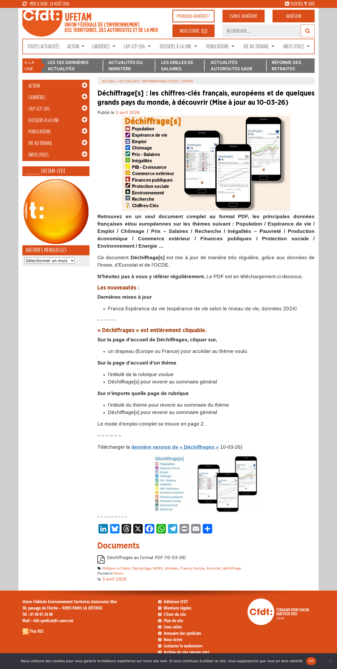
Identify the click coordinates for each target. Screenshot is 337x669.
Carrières (101, 46)
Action (73, 46)
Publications (218, 46)
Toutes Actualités (43, 46)
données (171, 568)
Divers (118, 573)
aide (311, 3)
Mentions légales (177, 608)
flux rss (296, 3)
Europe (199, 568)
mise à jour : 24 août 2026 (50, 3)
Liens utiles (173, 627)
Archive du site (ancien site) (186, 652)
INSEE (158, 568)
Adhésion (293, 16)
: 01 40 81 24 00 (37, 614)
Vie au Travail (256, 46)
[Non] (330, 661)
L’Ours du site (175, 614)
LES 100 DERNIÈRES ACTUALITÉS (68, 65)
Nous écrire (173, 639)
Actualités (129, 81)
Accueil (108, 81)
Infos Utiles (294, 46)
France (185, 568)
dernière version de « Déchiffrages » (175, 447)
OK (311, 661)
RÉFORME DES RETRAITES (286, 65)
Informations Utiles (160, 81)
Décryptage (141, 568)
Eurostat (213, 568)
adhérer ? (193, 16)
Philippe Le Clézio (116, 568)
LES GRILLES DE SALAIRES (177, 65)
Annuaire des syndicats (182, 633)
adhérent (243, 16)
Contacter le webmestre (183, 646)
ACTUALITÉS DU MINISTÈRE (125, 65)
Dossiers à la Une (176, 46)
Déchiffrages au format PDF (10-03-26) (146, 557)
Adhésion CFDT (176, 602)
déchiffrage (231, 568)
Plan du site (173, 620)
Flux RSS (36, 631)
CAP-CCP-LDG (135, 46)
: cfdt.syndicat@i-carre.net (47, 620)
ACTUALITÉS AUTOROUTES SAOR (231, 65)
